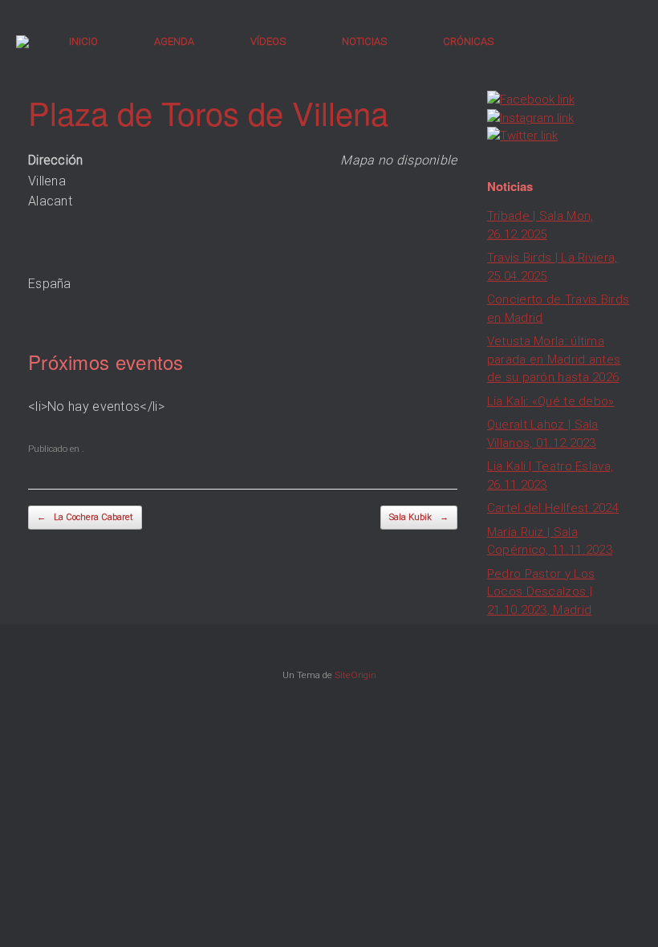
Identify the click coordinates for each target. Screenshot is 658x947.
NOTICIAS (364, 41)
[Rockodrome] (22, 41)
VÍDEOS (268, 41)
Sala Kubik (419, 517)
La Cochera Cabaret (85, 517)
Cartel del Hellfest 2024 (553, 508)
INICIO (83, 41)
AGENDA (174, 41)
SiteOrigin (355, 675)
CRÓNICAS (468, 41)
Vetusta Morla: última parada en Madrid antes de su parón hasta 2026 (554, 359)
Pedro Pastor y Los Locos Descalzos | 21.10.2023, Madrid (541, 592)
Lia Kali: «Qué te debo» (551, 401)
